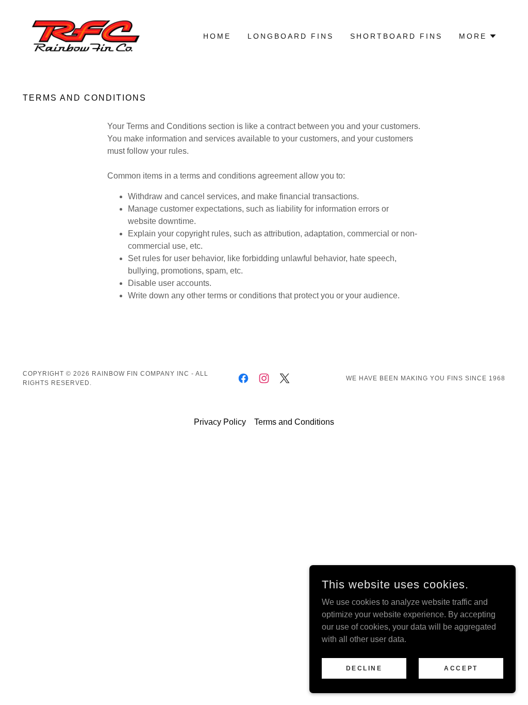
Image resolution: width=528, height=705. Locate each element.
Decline (364, 667)
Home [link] (217, 36)
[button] (478, 36)
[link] (83, 35)
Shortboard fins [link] (396, 36)
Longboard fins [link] (291, 36)
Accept (460, 667)
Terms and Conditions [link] (294, 422)
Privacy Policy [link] (220, 422)
